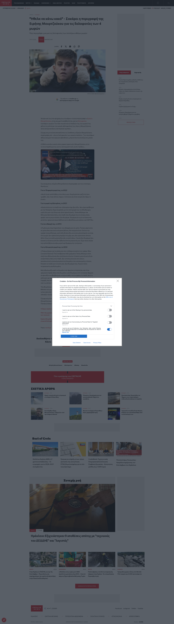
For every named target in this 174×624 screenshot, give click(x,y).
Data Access (87, 342)
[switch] (109, 310)
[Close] (118, 281)
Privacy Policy (97, 342)
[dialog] (87, 312)
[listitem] (87, 306)
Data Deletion (77, 342)
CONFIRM (74, 336)
